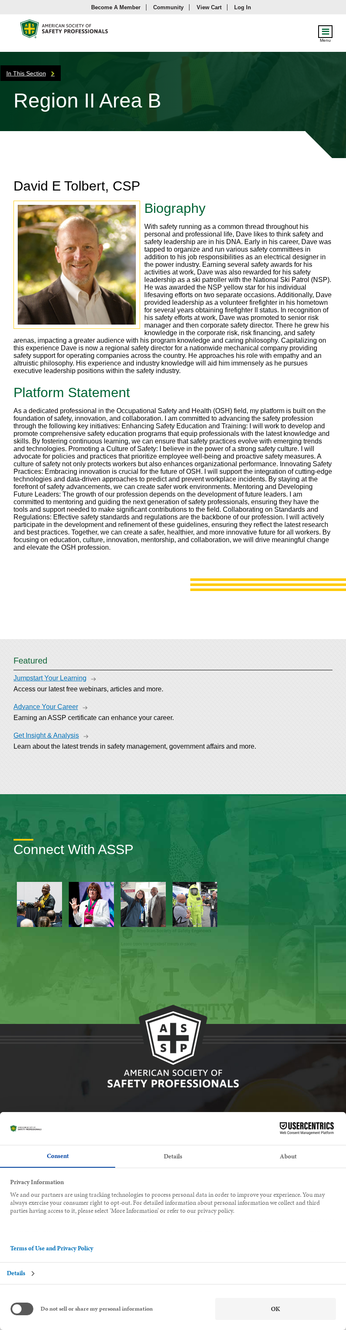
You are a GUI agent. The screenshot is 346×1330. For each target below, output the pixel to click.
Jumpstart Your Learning (50, 678)
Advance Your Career (46, 706)
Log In (242, 7)
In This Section (26, 73)
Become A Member (116, 7)
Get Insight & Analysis (46, 735)
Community (168, 7)
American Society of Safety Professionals (64, 30)
